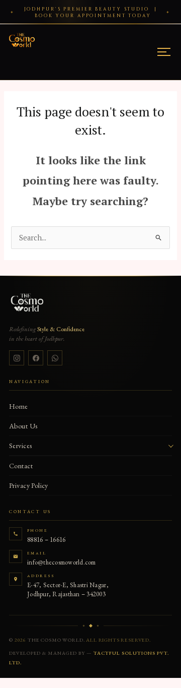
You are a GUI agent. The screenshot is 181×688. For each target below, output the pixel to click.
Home (18, 406)
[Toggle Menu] (163, 52)
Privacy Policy (28, 485)
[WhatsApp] (54, 357)
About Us (23, 425)
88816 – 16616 (46, 539)
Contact (21, 465)
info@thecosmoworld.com (61, 562)
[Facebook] (35, 357)
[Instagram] (16, 357)
